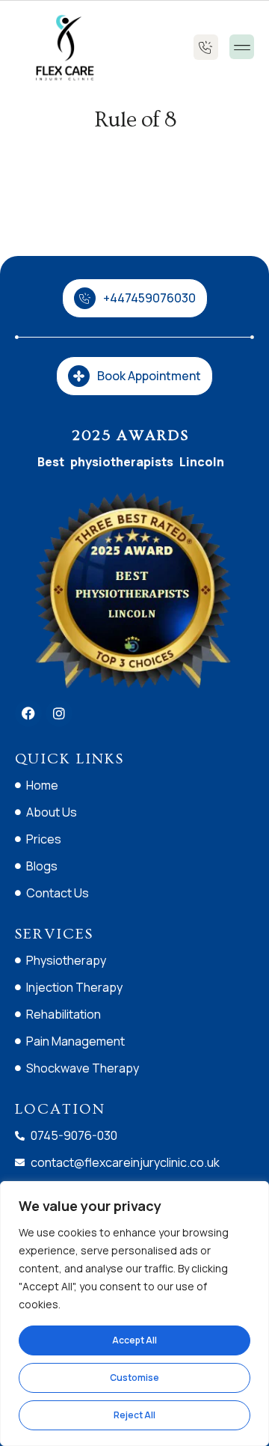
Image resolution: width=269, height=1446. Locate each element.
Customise (134, 1377)
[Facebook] (28, 713)
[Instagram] (59, 713)
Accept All (134, 1340)
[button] (241, 46)
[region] (134, 1313)
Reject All (134, 1415)
